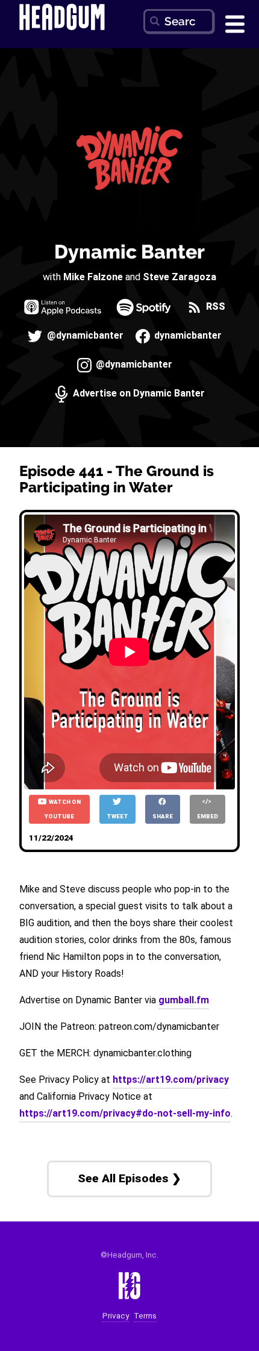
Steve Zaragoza (179, 277)
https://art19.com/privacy (171, 1079)
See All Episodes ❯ (129, 1178)
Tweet (117, 816)
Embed (207, 816)
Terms (145, 1315)
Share (162, 816)
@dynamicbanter (84, 336)
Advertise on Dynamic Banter (137, 394)
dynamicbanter (187, 336)
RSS (214, 307)
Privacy (115, 1315)
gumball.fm (183, 1000)
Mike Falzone (93, 277)
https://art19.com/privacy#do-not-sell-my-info (125, 1113)
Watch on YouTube (63, 809)
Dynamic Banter (129, 251)
